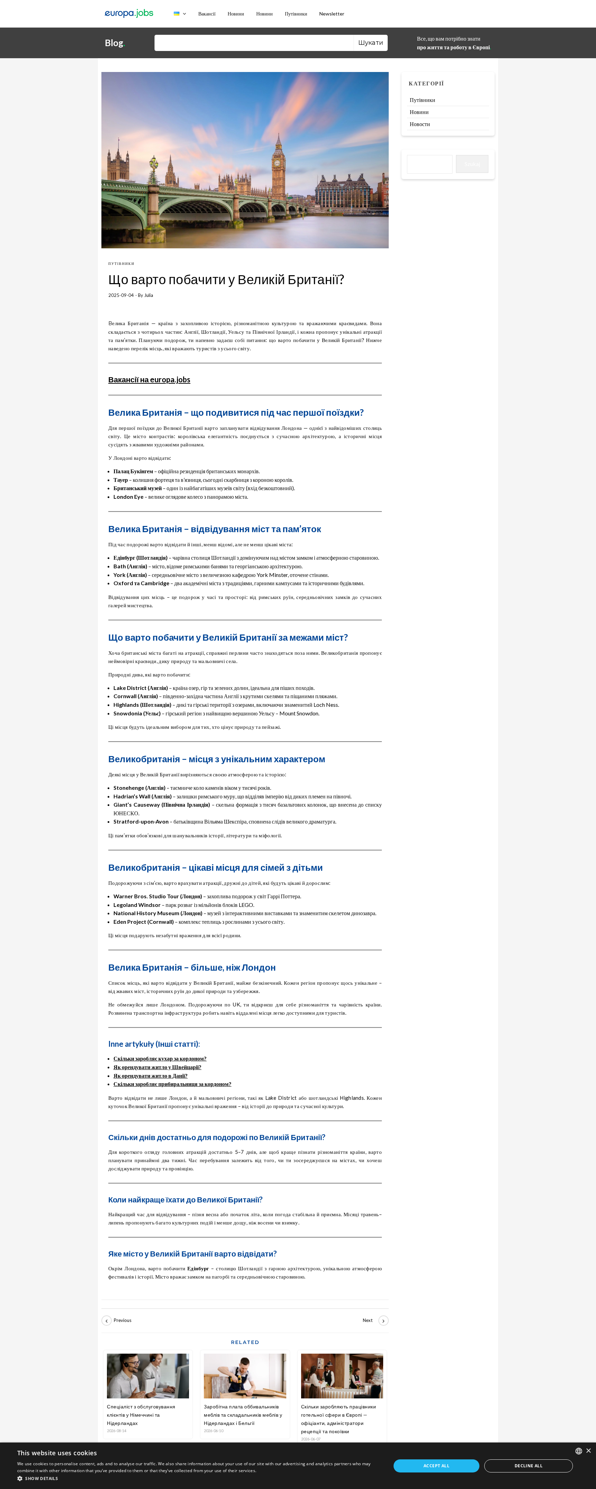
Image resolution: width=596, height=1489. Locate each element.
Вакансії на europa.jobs (149, 379)
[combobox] (578, 1451)
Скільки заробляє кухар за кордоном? (160, 1058)
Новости (420, 124)
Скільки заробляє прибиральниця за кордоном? (172, 1083)
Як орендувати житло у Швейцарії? (157, 1067)
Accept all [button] (436, 1466)
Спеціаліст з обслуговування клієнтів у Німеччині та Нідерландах (141, 1415)
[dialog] (298, 1466)
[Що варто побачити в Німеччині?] (116, 1320)
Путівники (296, 14)
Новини (236, 14)
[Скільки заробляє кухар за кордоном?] (373, 1320)
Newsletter (331, 14)
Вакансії (207, 14)
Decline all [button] (529, 1466)
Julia (148, 295)
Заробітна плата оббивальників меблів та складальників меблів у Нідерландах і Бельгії (243, 1415)
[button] (198, 1479)
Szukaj (472, 164)
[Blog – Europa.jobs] (129, 14)
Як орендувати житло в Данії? (150, 1075)
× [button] (588, 1451)
